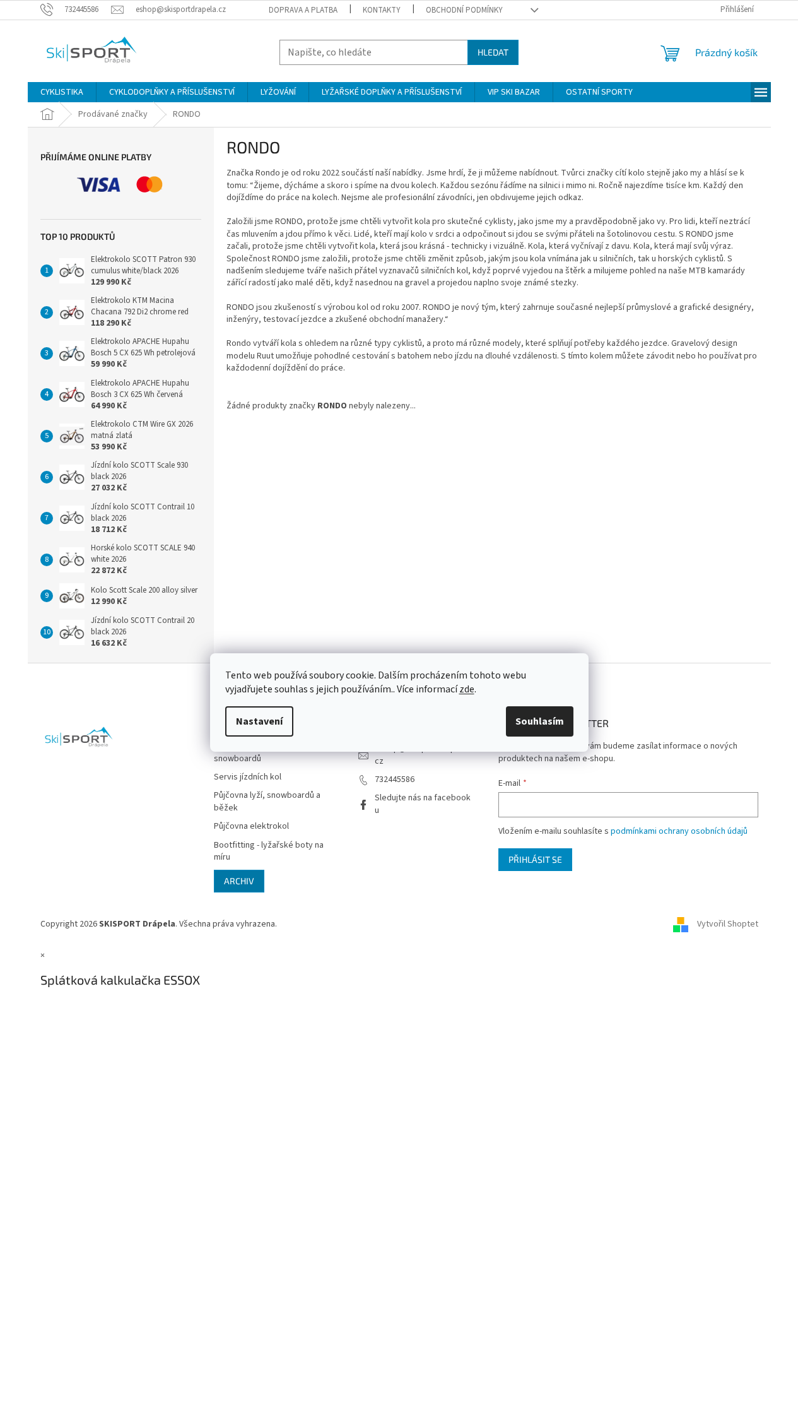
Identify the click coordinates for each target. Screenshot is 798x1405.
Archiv (239, 880)
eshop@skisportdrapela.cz (422, 754)
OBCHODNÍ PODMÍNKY (464, 10)
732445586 (394, 779)
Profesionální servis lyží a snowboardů (262, 752)
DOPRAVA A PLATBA (303, 10)
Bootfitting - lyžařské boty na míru (269, 851)
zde (466, 689)
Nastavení (259, 721)
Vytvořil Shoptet (727, 924)
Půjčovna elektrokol (251, 827)
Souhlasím (539, 721)
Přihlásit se (535, 859)
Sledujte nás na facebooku (423, 803)
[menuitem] (62, 92)
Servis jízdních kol (247, 777)
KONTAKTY (382, 10)
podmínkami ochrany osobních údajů (679, 831)
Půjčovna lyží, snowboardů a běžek (267, 802)
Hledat (493, 52)
